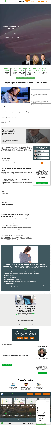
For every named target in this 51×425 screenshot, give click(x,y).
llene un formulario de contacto (23, 321)
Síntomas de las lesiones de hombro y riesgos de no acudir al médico (41, 98)
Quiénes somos (15, 419)
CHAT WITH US (27, 1)
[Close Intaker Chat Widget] (48, 401)
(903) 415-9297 (31, 413)
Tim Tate (39, 154)
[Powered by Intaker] (45, 423)
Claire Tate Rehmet (41, 151)
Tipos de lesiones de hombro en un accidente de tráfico (40, 95)
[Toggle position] (47, 401)
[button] (46, 1)
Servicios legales (8, 419)
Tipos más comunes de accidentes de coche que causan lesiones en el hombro (40, 92)
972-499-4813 (41, 1)
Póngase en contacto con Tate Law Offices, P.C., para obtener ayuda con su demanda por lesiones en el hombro (41, 105)
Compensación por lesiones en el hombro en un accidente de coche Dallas (40, 102)
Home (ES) (2, 419)
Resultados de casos (22, 419)
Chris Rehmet (40, 158)
